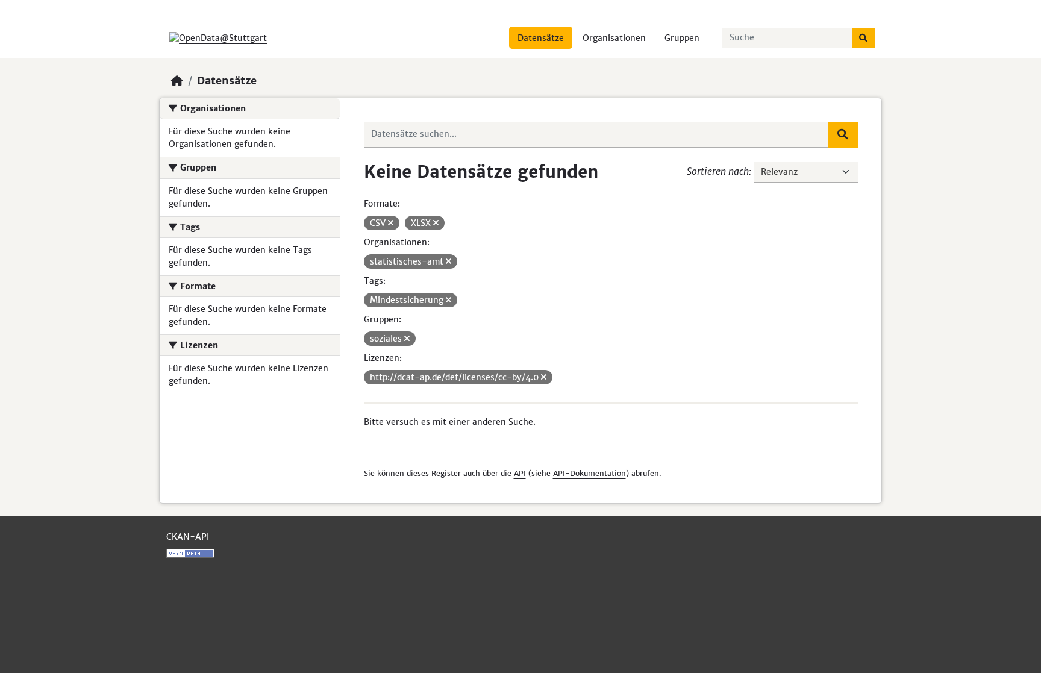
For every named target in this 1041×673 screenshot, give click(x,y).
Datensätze (540, 38)
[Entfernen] (390, 223)
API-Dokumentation (589, 473)
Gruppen (681, 38)
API (520, 473)
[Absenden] (863, 38)
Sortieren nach (718, 171)
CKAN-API (187, 536)
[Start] (177, 80)
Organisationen (614, 38)
